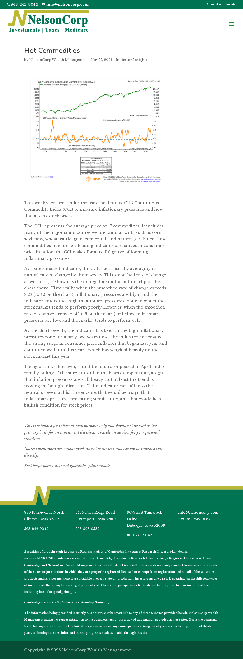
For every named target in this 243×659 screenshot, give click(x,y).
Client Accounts (221, 4)
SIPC (52, 558)
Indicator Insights (131, 60)
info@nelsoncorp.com (198, 512)
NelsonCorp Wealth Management (58, 60)
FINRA (42, 558)
